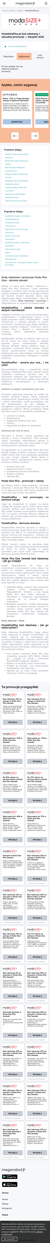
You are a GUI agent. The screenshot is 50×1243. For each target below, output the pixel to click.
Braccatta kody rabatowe (16, 161)
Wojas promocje (12, 222)
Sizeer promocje (12, 236)
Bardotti (9, 157)
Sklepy (5, 1204)
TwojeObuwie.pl (12, 184)
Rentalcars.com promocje (16, 229)
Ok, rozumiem (9, 1239)
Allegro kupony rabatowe (16, 174)
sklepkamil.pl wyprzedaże (16, 181)
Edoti (7, 252)
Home (5, 1199)
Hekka (8, 164)
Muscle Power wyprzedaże (16, 154)
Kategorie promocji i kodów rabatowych (27, 604)
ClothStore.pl (11, 171)
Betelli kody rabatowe (15, 167)
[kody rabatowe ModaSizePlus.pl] (13, 695)
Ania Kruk (9, 232)
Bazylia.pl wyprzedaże (15, 194)
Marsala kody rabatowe (15, 187)
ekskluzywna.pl (11, 197)
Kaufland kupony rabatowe (17, 242)
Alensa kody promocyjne (16, 201)
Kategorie (7, 1208)
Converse (9, 191)
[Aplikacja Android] (9, 1177)
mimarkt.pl (10, 226)
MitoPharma (11, 259)
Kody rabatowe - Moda (13, 620)
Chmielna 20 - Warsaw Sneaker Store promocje (21, 263)
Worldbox (9, 246)
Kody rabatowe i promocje (32, 300)
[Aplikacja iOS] (9, 1185)
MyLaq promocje (12, 249)
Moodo (8, 177)
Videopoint (10, 239)
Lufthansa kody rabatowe (16, 256)
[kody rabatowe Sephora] (17, 94)
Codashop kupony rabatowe (17, 216)
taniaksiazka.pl (12, 219)
